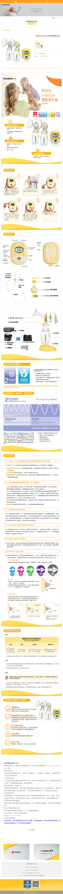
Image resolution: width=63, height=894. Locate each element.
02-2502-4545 (34, 867)
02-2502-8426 (34, 870)
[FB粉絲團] (27, 884)
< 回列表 (31, 829)
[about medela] (16, 851)
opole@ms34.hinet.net (34, 872)
